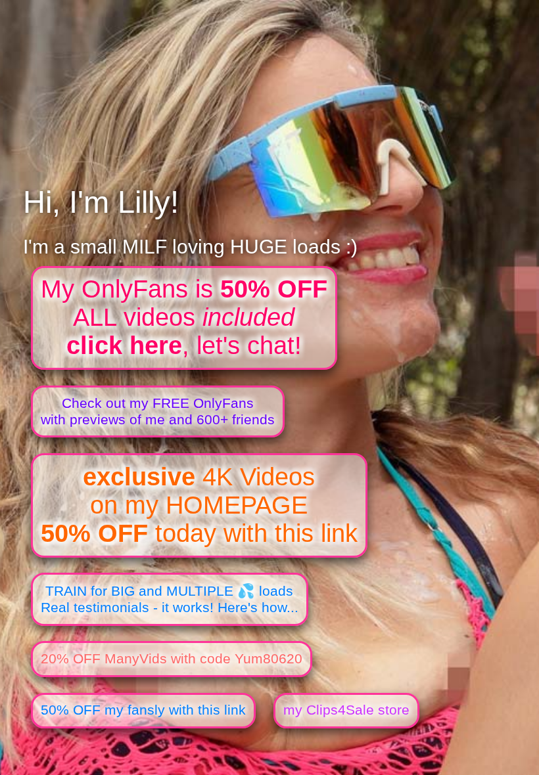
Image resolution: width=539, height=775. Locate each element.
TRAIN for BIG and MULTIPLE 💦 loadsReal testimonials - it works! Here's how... (169, 599)
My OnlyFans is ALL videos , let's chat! (184, 317)
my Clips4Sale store (346, 710)
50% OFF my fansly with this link (143, 710)
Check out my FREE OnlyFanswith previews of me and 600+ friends (158, 411)
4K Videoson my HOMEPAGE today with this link (199, 505)
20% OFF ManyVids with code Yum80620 (171, 659)
